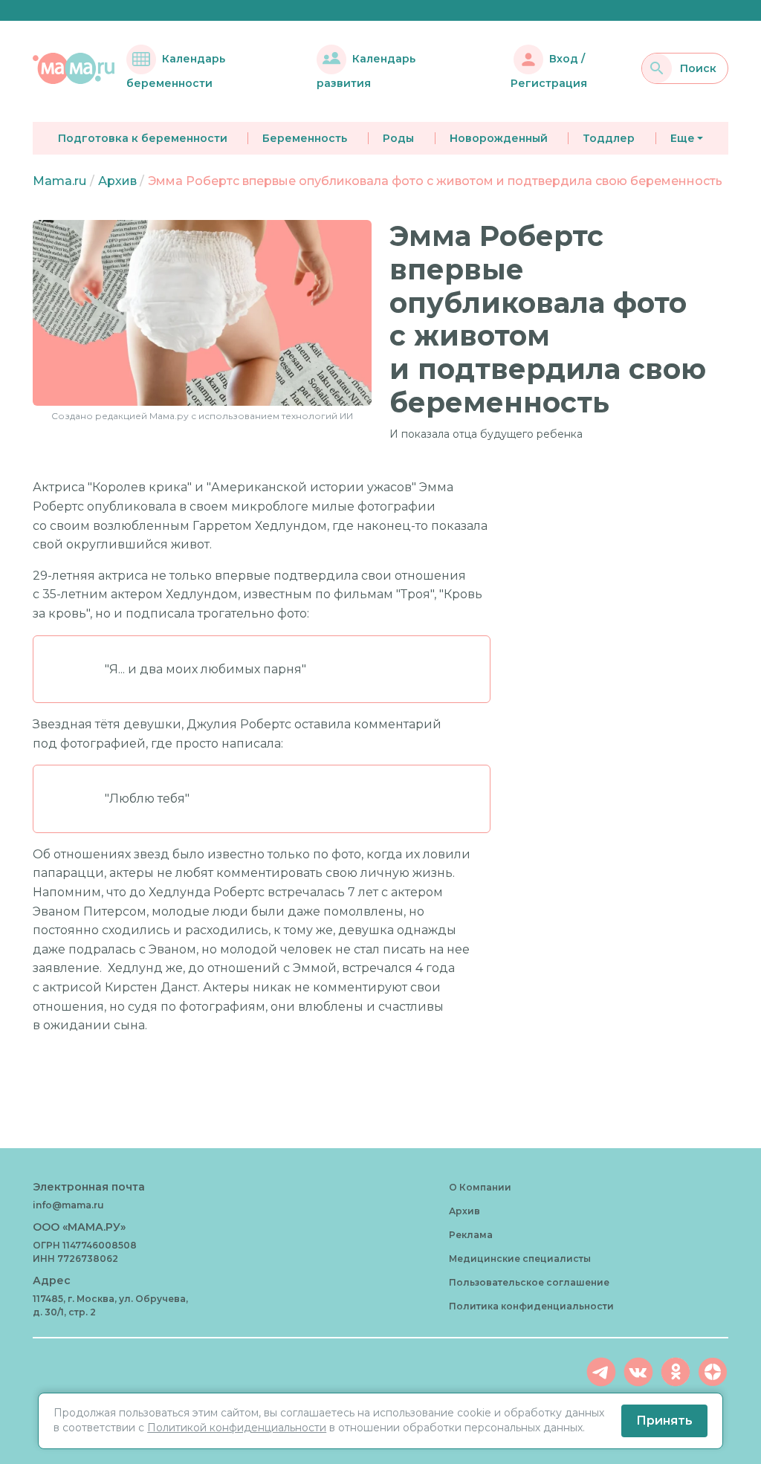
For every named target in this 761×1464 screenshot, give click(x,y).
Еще (682, 138)
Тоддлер (609, 138)
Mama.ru (59, 181)
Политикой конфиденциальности (236, 1427)
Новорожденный (499, 138)
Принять (664, 1420)
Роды (398, 138)
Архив (117, 181)
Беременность (304, 138)
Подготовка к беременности (142, 138)
